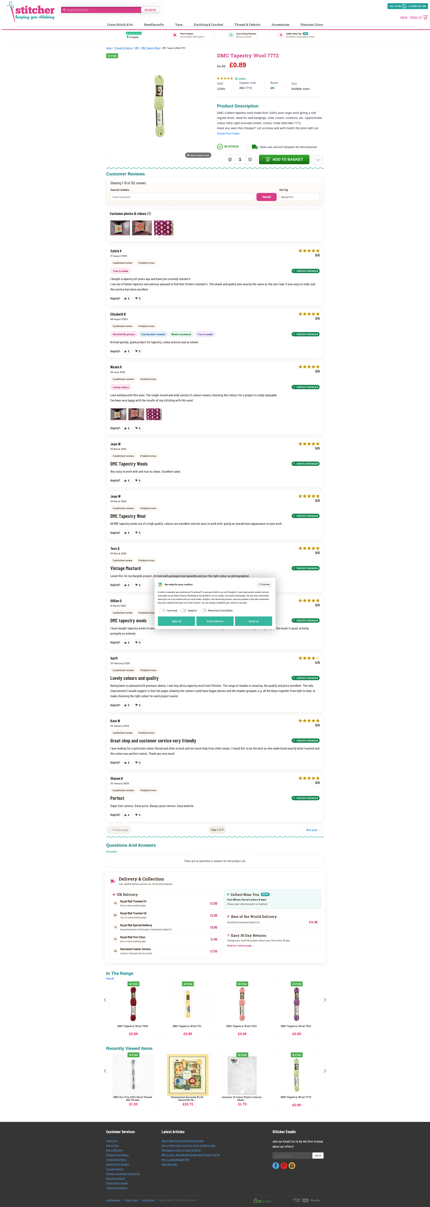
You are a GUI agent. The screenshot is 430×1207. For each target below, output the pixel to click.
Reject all (176, 621)
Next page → (313, 830)
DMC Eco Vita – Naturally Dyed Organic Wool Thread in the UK (191, 1154)
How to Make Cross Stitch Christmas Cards (183, 1140)
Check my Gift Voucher (117, 1183)
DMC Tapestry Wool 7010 (187, 1026)
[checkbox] (167, 610)
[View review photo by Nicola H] (120, 228)
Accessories (280, 25)
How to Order (112, 1145)
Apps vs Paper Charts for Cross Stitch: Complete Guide (188, 1145)
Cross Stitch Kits (120, 25)
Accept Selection (215, 621)
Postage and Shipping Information (123, 1173)
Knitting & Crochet (208, 25)
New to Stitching (114, 1150)
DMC (272, 87)
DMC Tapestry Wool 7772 (296, 1097)
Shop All (110, 978)
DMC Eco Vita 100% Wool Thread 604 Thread (132, 1099)
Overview (266, 584)
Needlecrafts (154, 25)
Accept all (253, 621)
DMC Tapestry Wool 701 (132, 1026)
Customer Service (114, 1169)
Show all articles (170, 1164)
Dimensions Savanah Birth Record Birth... (187, 1099)
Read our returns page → (241, 945)
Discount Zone (311, 25)
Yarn (179, 25)
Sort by (283, 190)
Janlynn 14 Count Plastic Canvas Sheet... (241, 1099)
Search (266, 197)
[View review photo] (118, 414)
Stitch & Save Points (116, 1159)
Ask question (111, 851)
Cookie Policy (148, 1200)
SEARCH (150, 10)
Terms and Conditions (116, 1187)
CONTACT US (416, 17)
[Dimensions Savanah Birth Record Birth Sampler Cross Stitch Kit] (188, 1075)
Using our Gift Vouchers (117, 1164)
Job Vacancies (113, 1200)
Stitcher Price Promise (228, 133)
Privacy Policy (131, 1200)
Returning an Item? (115, 1178)
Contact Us (111, 1140)
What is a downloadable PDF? (176, 1159)
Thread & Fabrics (247, 25)
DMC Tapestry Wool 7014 (241, 1026)
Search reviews (119, 190)
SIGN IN (403, 17)
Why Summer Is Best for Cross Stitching (181, 1150)
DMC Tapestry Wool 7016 (296, 1026)
